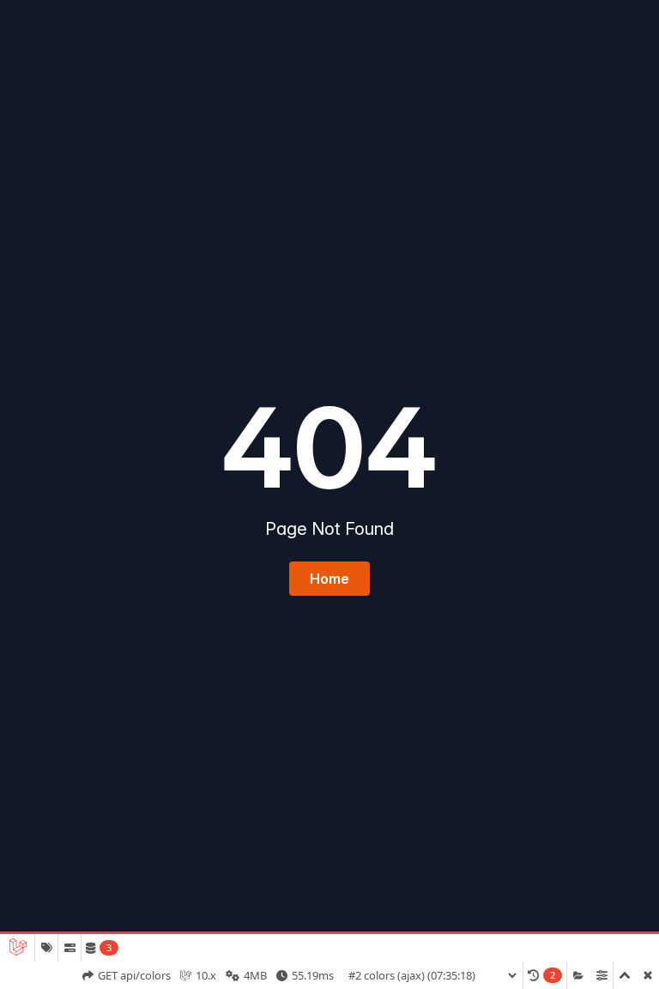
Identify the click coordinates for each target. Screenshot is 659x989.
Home (329, 578)
